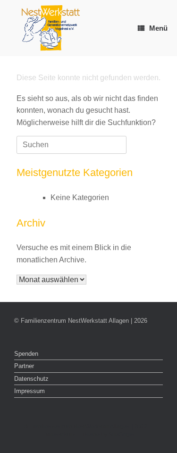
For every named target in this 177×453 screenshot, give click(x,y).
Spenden (26, 353)
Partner (24, 365)
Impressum (29, 390)
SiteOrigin (121, 434)
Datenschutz (31, 378)
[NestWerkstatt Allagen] (50, 28)
